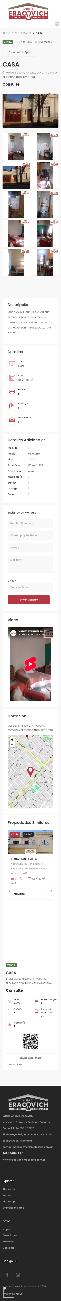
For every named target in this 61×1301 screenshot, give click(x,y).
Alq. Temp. (9, 1201)
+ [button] (12, 739)
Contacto (9, 1247)
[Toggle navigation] (56, 23)
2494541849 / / (13, 1153)
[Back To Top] (51, 1291)
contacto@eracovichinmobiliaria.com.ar (28, 1147)
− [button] (12, 745)
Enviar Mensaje (29, 599)
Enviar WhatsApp (19, 52)
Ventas (7, 1195)
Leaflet (50, 807)
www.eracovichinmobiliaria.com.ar (24, 1159)
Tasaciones (10, 1235)
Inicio (7, 33)
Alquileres (9, 1189)
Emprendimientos (13, 1207)
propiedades (23, 33)
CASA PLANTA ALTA (24, 859)
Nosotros (8, 1241)
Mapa (6, 1229)
